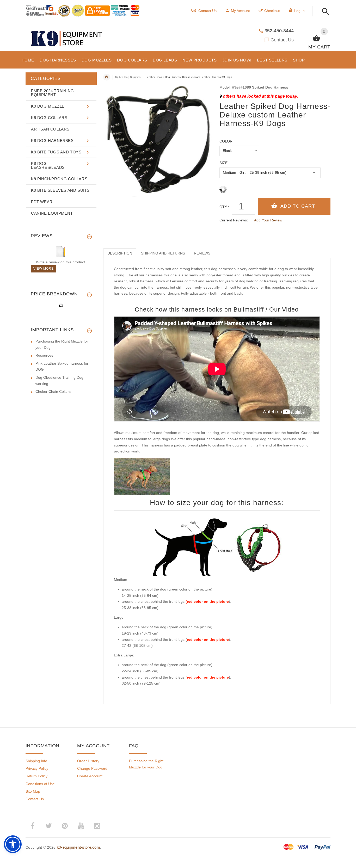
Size (223, 163)
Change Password (92, 768)
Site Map (33, 791)
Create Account (89, 776)
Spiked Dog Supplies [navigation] (127, 77)
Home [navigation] (106, 77)
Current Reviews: (233, 220)
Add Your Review (268, 220)
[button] (324, 11)
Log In (299, 11)
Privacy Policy (37, 768)
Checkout (272, 11)
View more (43, 268)
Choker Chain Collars (53, 391)
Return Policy (36, 776)
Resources (44, 355)
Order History (88, 761)
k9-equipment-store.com (78, 847)
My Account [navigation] (240, 11)
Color (225, 141)
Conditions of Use (40, 784)
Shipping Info (36, 761)
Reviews (202, 253)
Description (119, 253)
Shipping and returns (163, 253)
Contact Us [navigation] (207, 11)
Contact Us (282, 39)
